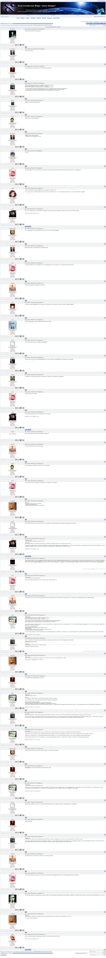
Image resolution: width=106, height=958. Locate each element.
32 (44, 595)
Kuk (12, 893)
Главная (28, 15)
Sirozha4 (12, 558)
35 (44, 655)
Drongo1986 (12, 29)
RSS (104, 16)
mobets (12, 116)
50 (44, 934)
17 (42, 319)
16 (42, 302)
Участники (91, 21)
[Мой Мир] (20, 45)
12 (42, 228)
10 (42, 188)
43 (42, 802)
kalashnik (12, 283)
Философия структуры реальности (26, 25)
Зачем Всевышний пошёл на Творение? (40, 25)
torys (13, 319)
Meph (13, 934)
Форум (1, 25)
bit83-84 (12, 374)
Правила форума (97, 21)
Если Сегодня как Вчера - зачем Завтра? (11, 25)
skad (12, 208)
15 (42, 283)
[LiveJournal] (22, 45)
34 (44, 638)
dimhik (12, 66)
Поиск (102, 21)
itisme (12, 693)
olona (12, 391)
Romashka (13, 357)
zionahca (12, 150)
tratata (12, 340)
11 (42, 208)
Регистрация (53, 15)
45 (42, 836)
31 (44, 575)
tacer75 (12, 83)
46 (42, 853)
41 (42, 765)
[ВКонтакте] (16, 45)
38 (42, 712)
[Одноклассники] (19, 45)
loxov (13, 302)
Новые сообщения (85, 21)
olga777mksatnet (12, 228)
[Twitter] (17, 45)
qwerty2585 (12, 500)
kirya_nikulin (12, 48)
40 (42, 748)
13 (42, 245)
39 (42, 729)
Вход (77, 15)
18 (42, 340)
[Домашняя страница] (29, 226)
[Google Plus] (23, 45)
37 (42, 693)
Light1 (12, 188)
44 (42, 819)
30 (44, 558)
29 (44, 538)
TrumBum (12, 100)
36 (44, 675)
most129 (12, 431)
